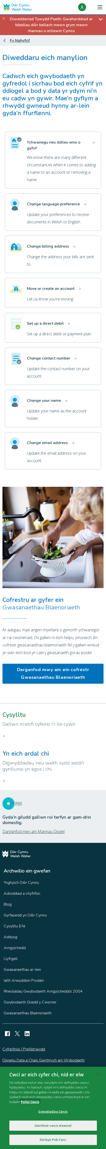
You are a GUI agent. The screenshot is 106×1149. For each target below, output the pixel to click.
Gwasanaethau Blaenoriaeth (28, 1013)
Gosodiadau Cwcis (53, 1111)
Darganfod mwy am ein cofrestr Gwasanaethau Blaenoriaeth (53, 674)
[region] (53, 1108)
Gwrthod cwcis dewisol (53, 1125)
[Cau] (98, 1074)
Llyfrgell (11, 958)
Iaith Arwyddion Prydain (24, 980)
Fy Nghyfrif (20, 40)
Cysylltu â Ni (14, 926)
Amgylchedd (15, 948)
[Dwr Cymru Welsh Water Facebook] (7, 1033)
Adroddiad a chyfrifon (22, 893)
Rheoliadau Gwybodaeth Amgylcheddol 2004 (43, 991)
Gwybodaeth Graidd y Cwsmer (30, 1002)
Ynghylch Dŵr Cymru (21, 882)
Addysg (10, 937)
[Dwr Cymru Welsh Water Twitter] (17, 1033)
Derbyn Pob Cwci (53, 1139)
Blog (8, 904)
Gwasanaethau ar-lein (22, 969)
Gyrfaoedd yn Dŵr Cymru (25, 915)
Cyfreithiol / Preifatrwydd (23, 1049)
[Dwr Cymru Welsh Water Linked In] (27, 1033)
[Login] (82, 7)
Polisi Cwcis (30, 1102)
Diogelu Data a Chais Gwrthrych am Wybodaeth (43, 1060)
